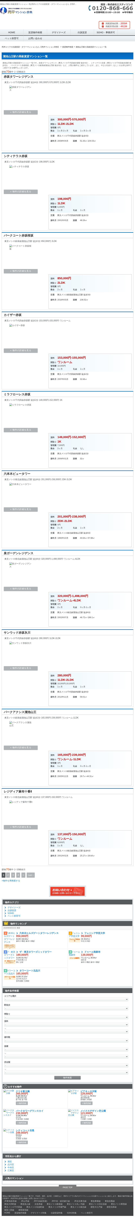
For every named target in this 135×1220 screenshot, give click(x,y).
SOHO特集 (72, 1213)
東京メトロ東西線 (119, 1204)
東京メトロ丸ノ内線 (76, 1204)
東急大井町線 (10, 1204)
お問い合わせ (35, 38)
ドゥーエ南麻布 (92, 951)
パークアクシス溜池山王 (20, 712)
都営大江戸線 (96, 1207)
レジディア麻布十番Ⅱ (18, 791)
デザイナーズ (59, 32)
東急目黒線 (110, 1201)
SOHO (11, 913)
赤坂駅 (78, 136)
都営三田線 (9, 1210)
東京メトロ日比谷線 (98, 1204)
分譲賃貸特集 (57, 1213)
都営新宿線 (23, 1210)
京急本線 (38, 1204)
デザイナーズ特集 (38, 1213)
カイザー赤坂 (13, 315)
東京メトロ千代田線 (66, 136)
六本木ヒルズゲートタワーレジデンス (39, 933)
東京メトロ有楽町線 (35, 1207)
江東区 (11, 1170)
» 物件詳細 (21, 1103)
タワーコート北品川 (29, 970)
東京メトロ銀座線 (65, 295)
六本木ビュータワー (17, 473)
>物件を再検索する (11, 880)
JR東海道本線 (10, 1201)
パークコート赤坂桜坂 (18, 235)
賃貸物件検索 (35, 32)
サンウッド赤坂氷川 (17, 632)
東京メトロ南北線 (65, 533)
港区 (10, 1161)
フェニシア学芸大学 (94, 933)
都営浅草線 (112, 1207)
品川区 (11, 1164)
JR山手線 (25, 1201)
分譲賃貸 (82, 32)
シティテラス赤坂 (15, 156)
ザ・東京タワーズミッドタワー (35, 951)
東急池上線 (25, 1204)
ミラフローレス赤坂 (17, 394)
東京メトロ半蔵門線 (57, 1207)
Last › (30, 875)
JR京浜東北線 (80, 1201)
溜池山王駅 (78, 295)
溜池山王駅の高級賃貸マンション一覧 (25, 56)
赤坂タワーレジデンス (18, 76)
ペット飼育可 (12, 38)
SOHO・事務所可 (106, 32)
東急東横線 (96, 1201)
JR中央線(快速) (40, 1201)
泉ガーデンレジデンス (18, 553)
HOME (11, 32)
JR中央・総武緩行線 (61, 1201)
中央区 (11, 1167)
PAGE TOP (67, 1187)
